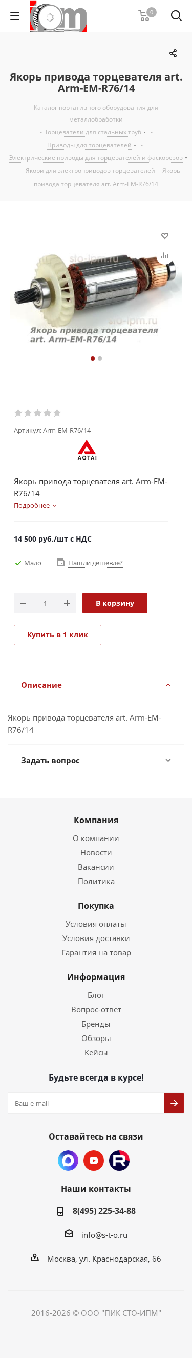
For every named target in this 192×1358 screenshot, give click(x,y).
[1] (19, 413)
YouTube (93, 1160)
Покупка (96, 905)
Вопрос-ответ (96, 1009)
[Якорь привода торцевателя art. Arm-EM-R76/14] (96, 290)
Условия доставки (96, 938)
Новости (96, 852)
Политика (96, 881)
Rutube (119, 1160)
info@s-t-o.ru (104, 1235)
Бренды (96, 1024)
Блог (96, 995)
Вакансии (96, 867)
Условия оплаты (96, 923)
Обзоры (96, 1038)
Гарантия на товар (96, 952)
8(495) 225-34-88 (104, 1210)
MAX (68, 1160)
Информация (96, 977)
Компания (96, 820)
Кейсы (96, 1052)
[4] (48, 413)
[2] (28, 413)
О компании (96, 838)
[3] (38, 413)
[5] (57, 413)
